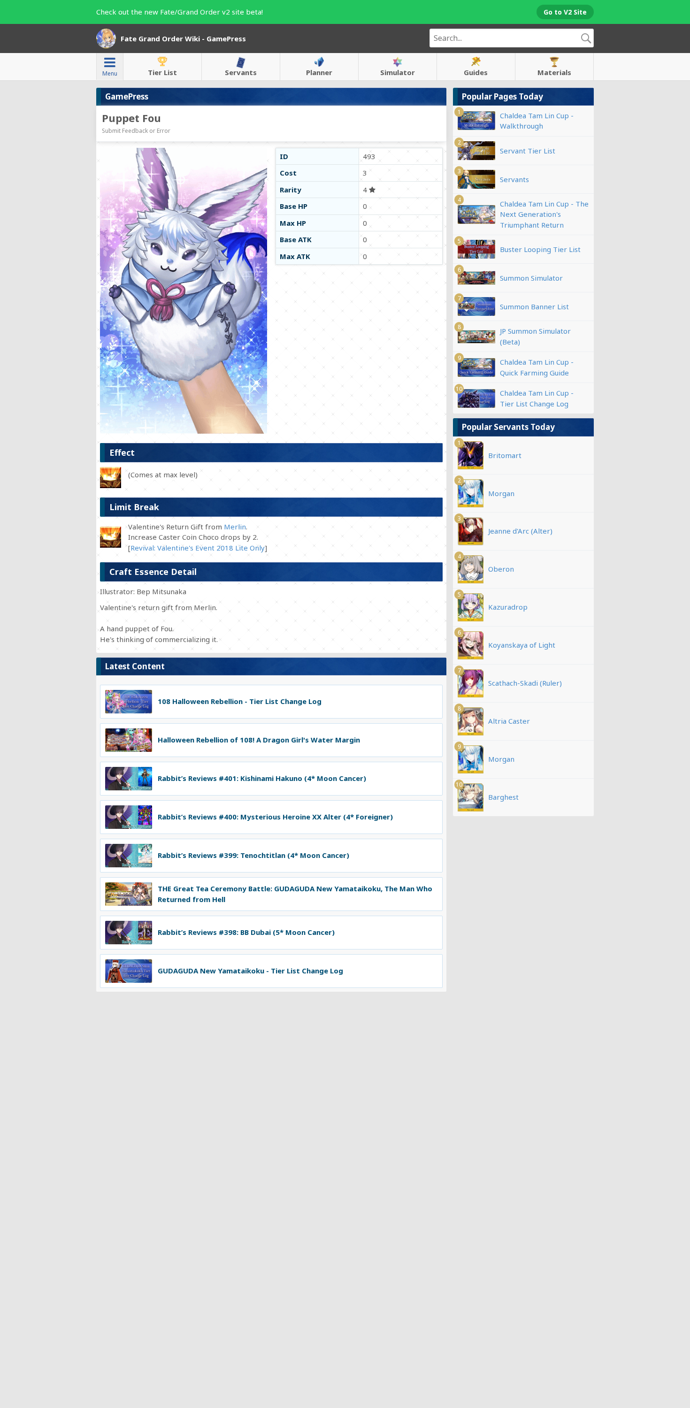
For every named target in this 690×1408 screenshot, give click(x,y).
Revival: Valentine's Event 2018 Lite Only (197, 547)
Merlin (235, 526)
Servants (241, 72)
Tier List (162, 72)
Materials (554, 72)
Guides (476, 72)
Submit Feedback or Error (136, 131)
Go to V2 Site (565, 12)
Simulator (397, 72)
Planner (319, 72)
